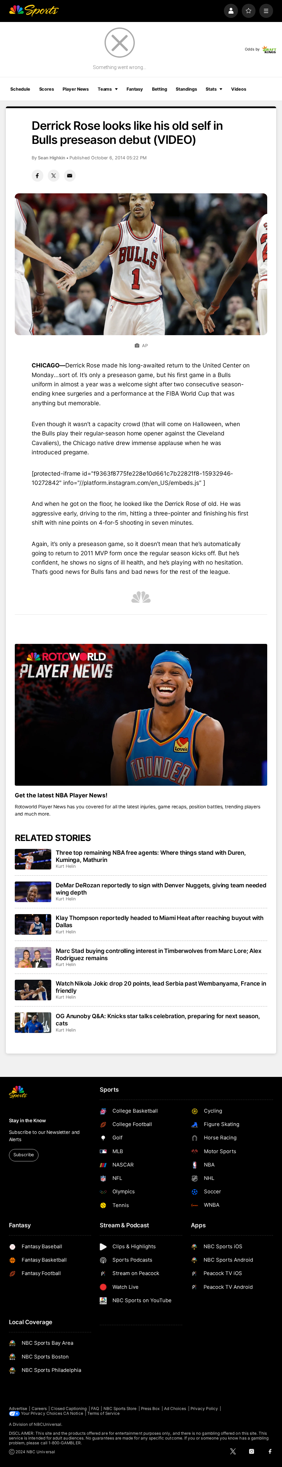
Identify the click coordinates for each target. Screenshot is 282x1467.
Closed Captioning (69, 1408)
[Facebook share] (37, 175)
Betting (159, 89)
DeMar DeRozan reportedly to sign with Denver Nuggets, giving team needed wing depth (161, 889)
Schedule (20, 89)
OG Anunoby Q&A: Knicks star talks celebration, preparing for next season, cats (158, 1019)
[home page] (34, 11)
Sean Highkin (51, 157)
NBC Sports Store (120, 1408)
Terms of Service (103, 1413)
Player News (76, 89)
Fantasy (135, 89)
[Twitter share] (53, 175)
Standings (186, 89)
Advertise (18, 1408)
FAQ (95, 1408)
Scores (46, 89)
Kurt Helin (65, 866)
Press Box (150, 1408)
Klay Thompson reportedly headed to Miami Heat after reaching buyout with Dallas (159, 921)
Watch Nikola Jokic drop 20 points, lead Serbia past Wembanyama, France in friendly (161, 987)
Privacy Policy (204, 1408)
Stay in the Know (27, 1120)
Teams (105, 89)
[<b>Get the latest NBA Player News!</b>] (141, 715)
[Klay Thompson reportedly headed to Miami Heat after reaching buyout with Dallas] (33, 924)
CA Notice (73, 1413)
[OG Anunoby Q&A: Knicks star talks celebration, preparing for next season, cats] (33, 1022)
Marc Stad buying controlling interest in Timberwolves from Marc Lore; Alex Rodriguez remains (158, 954)
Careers (39, 1408)
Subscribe (23, 1154)
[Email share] (70, 175)
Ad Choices (175, 1408)
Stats (211, 89)
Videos (238, 89)
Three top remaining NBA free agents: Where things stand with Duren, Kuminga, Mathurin (151, 856)
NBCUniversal (47, 1424)
